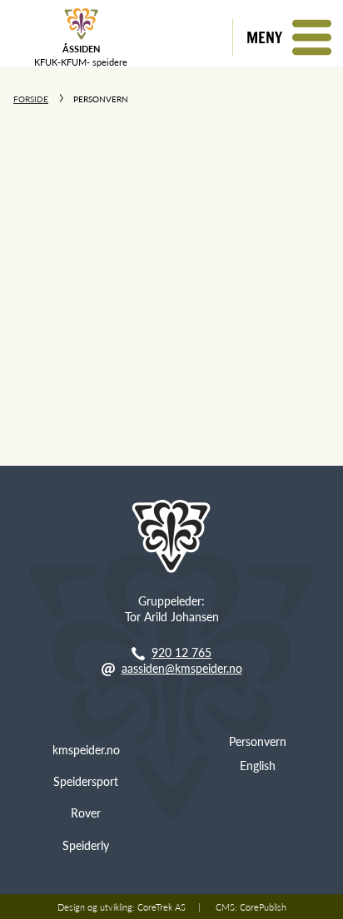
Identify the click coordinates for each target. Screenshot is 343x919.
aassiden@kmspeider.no (182, 668)
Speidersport (85, 781)
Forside (30, 99)
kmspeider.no (86, 749)
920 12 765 (181, 652)
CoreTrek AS (161, 906)
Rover (86, 812)
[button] (287, 37)
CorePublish (263, 906)
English (258, 765)
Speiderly (85, 845)
